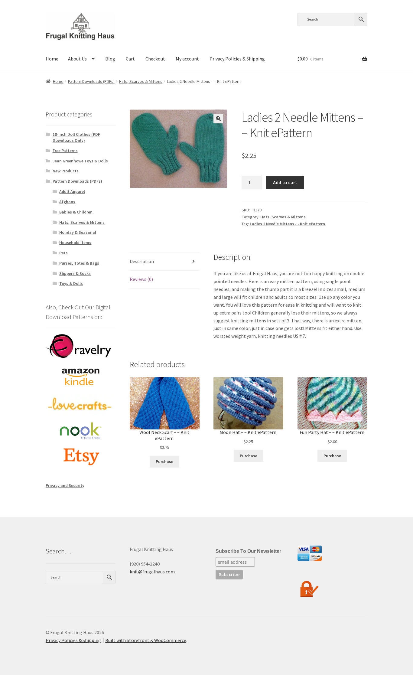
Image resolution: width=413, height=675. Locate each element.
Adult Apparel (72, 191)
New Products (66, 171)
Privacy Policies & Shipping (237, 59)
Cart (130, 59)
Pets (63, 253)
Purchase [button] (164, 461)
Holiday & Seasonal (77, 232)
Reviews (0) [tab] (141, 279)
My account (187, 59)
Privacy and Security (65, 485)
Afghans (67, 201)
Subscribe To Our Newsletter (248, 551)
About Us (77, 59)
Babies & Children (76, 212)
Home (52, 59)
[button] (218, 118)
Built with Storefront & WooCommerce (145, 640)
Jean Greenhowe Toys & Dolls (80, 161)
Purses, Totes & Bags (79, 263)
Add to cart (285, 182)
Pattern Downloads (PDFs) (91, 81)
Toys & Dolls (71, 283)
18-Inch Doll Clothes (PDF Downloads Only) (76, 137)
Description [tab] (142, 261)
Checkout (155, 59)
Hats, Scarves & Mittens (140, 81)
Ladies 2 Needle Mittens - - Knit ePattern (288, 224)
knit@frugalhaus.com (152, 572)
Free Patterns (65, 150)
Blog (110, 59)
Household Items (75, 242)
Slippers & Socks (75, 273)
